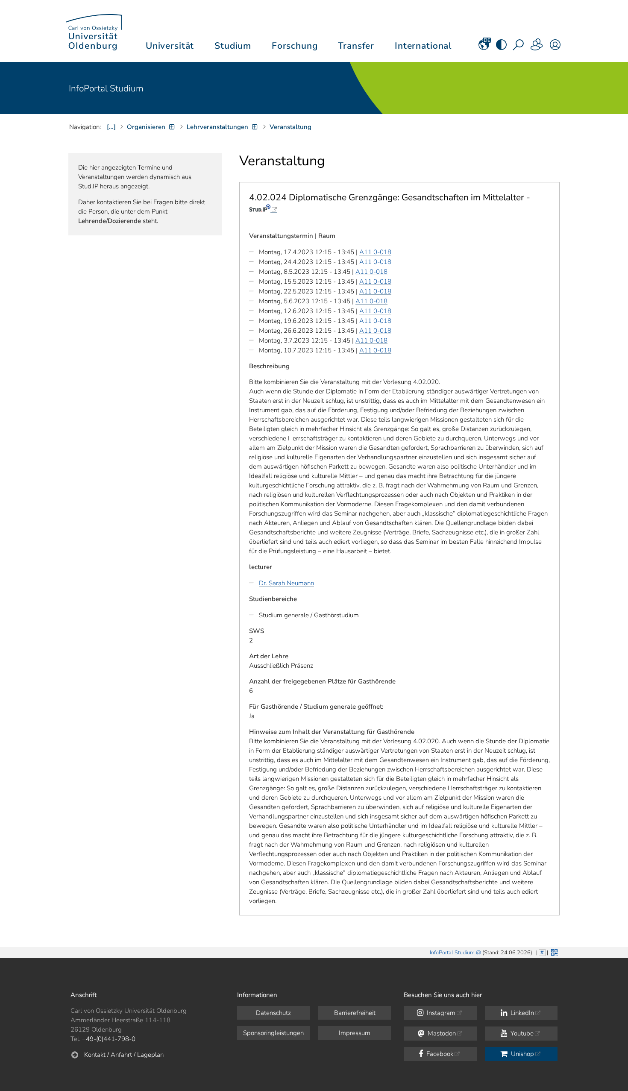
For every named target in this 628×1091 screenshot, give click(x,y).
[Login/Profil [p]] (555, 47)
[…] (111, 127)
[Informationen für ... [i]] (537, 47)
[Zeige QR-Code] (553, 951)
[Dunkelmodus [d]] (501, 47)
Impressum (354, 1033)
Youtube (521, 1033)
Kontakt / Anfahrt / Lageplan (124, 1054)
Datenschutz (273, 1013)
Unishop (521, 1054)
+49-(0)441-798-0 (108, 1039)
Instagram (440, 1013)
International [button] (423, 46)
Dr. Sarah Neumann (286, 583)
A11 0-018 (375, 252)
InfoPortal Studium (106, 88)
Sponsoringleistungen (273, 1033)
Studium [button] (232, 46)
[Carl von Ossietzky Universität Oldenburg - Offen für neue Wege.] (94, 31)
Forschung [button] (295, 46)
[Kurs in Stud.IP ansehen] (263, 208)
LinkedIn (521, 1013)
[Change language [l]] (484, 47)
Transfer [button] (356, 46)
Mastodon (441, 1033)
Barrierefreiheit (355, 1013)
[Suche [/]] (519, 47)
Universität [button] (170, 46)
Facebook (439, 1054)
